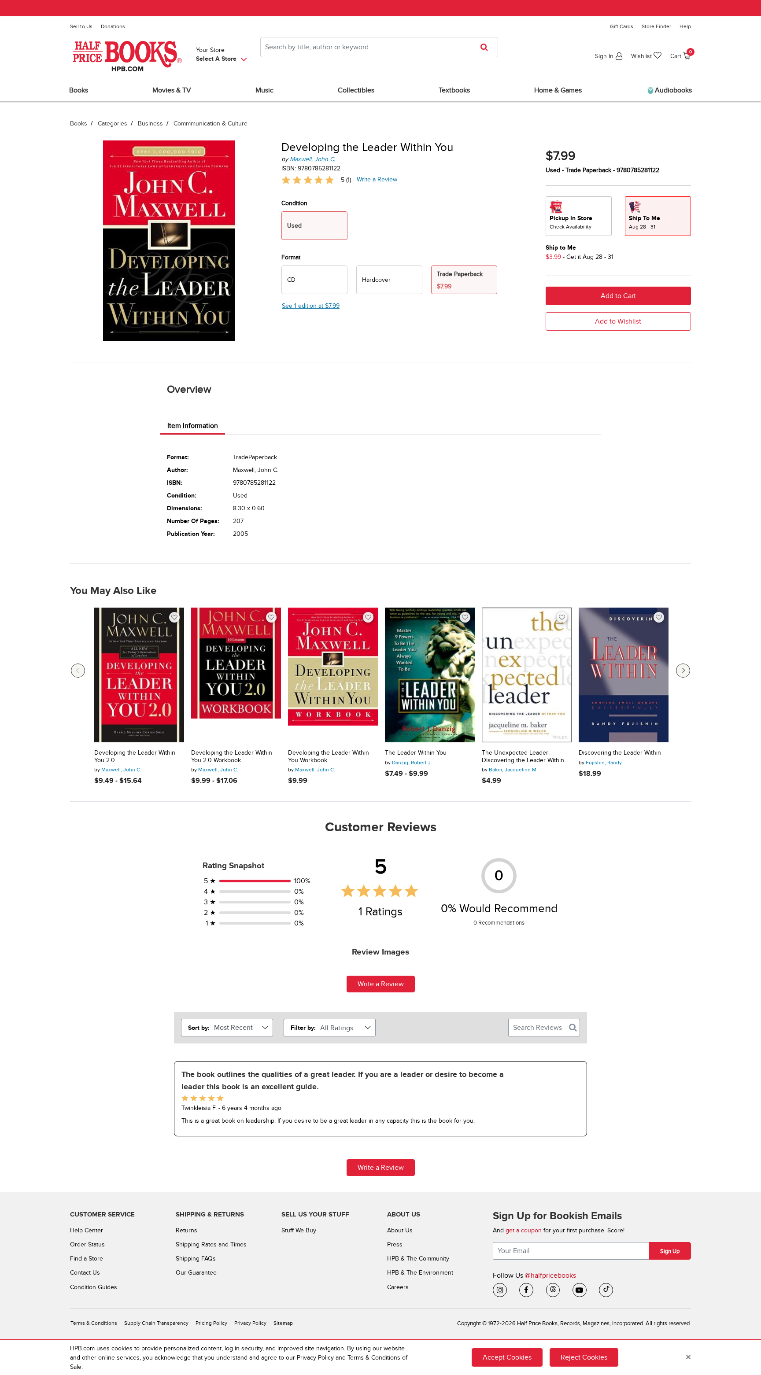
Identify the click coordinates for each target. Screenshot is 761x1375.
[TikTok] (606, 1290)
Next (683, 671)
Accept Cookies (507, 1357)
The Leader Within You (416, 752)
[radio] (314, 279)
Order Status (87, 1244)
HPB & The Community (418, 1258)
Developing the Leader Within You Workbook (328, 756)
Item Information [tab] (192, 425)
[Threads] (553, 1290)
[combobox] (379, 47)
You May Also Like (113, 591)
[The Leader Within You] (430, 675)
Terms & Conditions (93, 1323)
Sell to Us (81, 26)
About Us (400, 1230)
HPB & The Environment (420, 1272)
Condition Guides (93, 1287)
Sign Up (670, 1251)
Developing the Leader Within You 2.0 (134, 756)
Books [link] (78, 90)
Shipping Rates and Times (211, 1244)
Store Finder (656, 26)
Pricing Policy (211, 1323)
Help (685, 26)
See (311, 306)
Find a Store (86, 1258)
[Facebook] (526, 1290)
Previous (78, 671)
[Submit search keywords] (486, 47)
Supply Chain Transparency (156, 1323)
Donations (113, 26)
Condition (294, 203)
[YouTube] (580, 1290)
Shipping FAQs (196, 1258)
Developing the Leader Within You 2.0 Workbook (231, 756)
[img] (307, 180)
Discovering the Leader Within (620, 752)
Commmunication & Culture (211, 123)
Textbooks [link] (454, 90)
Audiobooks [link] (672, 90)
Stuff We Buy (298, 1230)
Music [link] (264, 90)
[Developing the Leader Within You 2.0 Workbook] (236, 675)
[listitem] (380, 1098)
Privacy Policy (250, 1323)
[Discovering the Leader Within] (624, 675)
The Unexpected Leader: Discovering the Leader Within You (523, 756)
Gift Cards (621, 26)
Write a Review (377, 179)
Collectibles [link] (356, 90)
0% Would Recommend (499, 908)
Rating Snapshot (233, 866)
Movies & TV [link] (171, 90)
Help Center (86, 1230)
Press (395, 1244)
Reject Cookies (584, 1357)
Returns (186, 1230)
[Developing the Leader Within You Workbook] (333, 675)
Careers (398, 1287)
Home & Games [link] (558, 90)
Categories (112, 123)
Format (290, 257)
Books (78, 123)
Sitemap (283, 1323)
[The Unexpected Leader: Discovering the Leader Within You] (527, 675)
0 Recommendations (499, 922)
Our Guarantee (196, 1272)
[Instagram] (500, 1290)
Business (150, 123)
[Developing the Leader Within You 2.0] (139, 675)
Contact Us (85, 1272)
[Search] (573, 1027)
